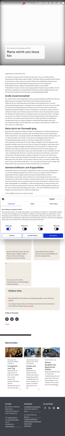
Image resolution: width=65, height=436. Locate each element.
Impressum (27, 426)
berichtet (30, 306)
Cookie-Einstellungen (30, 419)
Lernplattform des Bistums (32, 407)
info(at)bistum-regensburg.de (9, 425)
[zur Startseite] (19, 4)
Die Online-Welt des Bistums (30, 416)
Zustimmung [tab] (11, 203)
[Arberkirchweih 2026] (51, 352)
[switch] (24, 229)
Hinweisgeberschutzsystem (32, 421)
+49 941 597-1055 (13, 420)
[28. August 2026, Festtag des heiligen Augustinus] (14, 352)
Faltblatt (10, 300)
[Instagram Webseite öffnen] (59, 3)
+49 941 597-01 (12, 417)
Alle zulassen (53, 235)
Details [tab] (32, 203)
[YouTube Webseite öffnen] (63, 3)
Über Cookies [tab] (54, 203)
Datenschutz (28, 424)
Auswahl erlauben (32, 235)
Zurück (7, 324)
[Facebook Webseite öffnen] (50, 3)
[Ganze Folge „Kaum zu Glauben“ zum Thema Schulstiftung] (32, 352)
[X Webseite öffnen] (54, 3)
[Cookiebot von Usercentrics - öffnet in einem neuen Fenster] (56, 199)
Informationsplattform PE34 (31, 410)
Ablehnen (12, 235)
